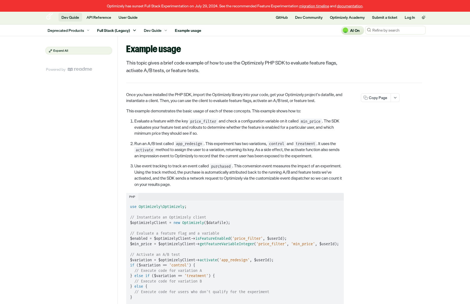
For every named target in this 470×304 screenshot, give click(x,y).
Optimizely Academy (347, 17)
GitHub (282, 17)
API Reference (98, 17)
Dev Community (309, 17)
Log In (410, 17)
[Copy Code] (337, 205)
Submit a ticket (384, 17)
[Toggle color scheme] (423, 17)
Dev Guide (70, 17)
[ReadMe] (80, 69)
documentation (350, 6)
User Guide (128, 17)
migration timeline (314, 6)
